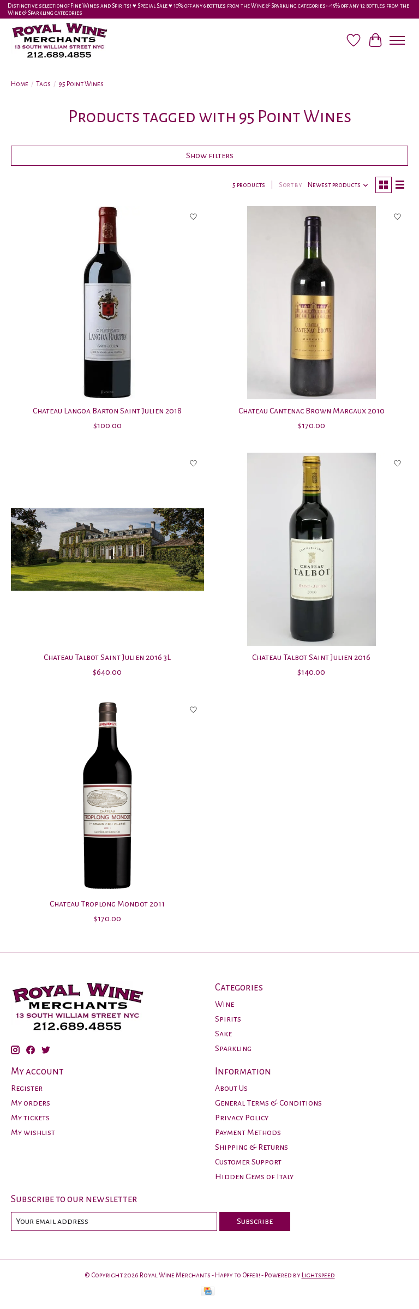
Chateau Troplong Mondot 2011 (107, 903)
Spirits (228, 1018)
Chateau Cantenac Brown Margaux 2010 (311, 410)
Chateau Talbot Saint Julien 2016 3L (107, 657)
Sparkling (233, 1048)
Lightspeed (318, 1275)
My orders (30, 1102)
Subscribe (255, 1221)
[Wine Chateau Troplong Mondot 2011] (107, 795)
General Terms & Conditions (268, 1102)
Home (19, 84)
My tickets (30, 1117)
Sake (223, 1033)
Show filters (210, 155)
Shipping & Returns (251, 1147)
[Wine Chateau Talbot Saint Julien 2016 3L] (107, 549)
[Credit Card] (207, 1292)
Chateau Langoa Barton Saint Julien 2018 (107, 410)
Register (27, 1088)
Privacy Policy (241, 1117)
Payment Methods (248, 1132)
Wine (224, 1004)
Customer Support (248, 1161)
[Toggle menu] (397, 40)
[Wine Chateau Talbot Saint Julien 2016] (311, 549)
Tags (43, 84)
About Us (231, 1088)
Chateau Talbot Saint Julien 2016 (311, 657)
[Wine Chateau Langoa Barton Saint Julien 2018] (107, 302)
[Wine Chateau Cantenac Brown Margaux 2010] (311, 302)
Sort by (290, 185)
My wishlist (33, 1132)
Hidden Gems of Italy (254, 1176)
